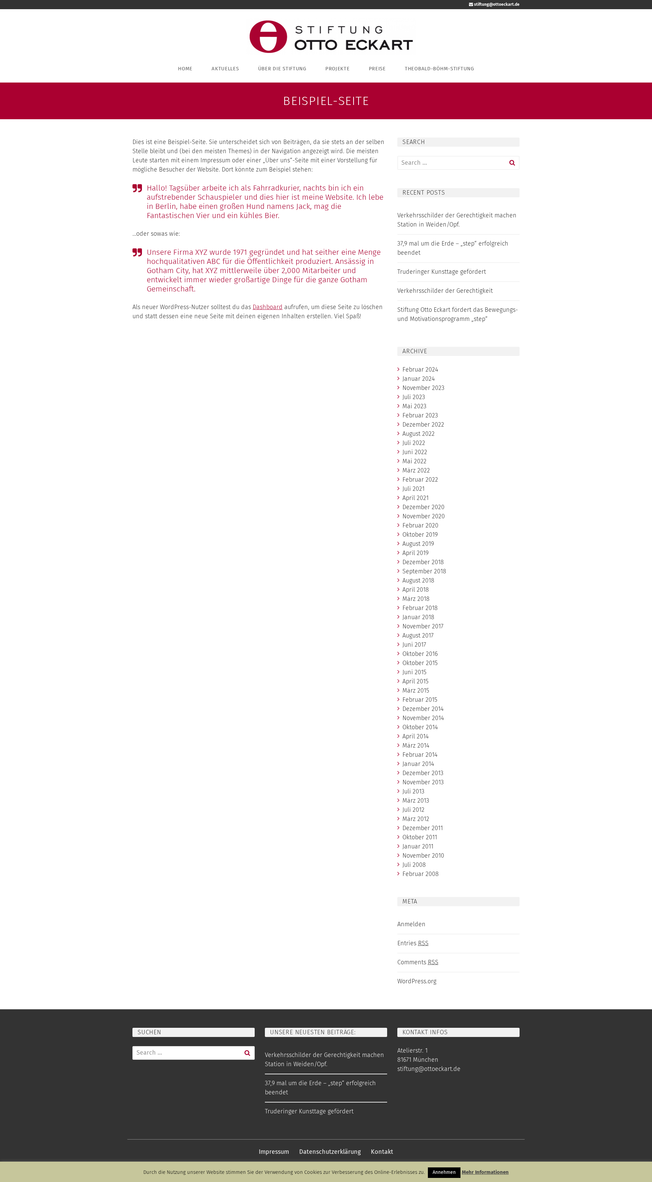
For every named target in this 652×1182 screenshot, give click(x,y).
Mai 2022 (414, 461)
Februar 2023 (420, 415)
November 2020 (423, 516)
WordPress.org (416, 981)
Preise (377, 69)
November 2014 (423, 718)
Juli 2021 (413, 488)
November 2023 (423, 388)
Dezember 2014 (422, 709)
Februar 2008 (420, 874)
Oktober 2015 (420, 663)
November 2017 (422, 626)
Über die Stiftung (282, 69)
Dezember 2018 (423, 562)
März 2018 (416, 599)
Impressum (274, 1152)
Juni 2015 (414, 672)
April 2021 (415, 498)
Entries (413, 943)
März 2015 (415, 690)
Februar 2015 (419, 699)
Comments (417, 962)
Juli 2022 (413, 443)
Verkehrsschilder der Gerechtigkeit (445, 290)
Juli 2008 (414, 864)
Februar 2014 (419, 754)
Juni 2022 (414, 452)
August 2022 (418, 433)
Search (512, 163)
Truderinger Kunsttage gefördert (441, 271)
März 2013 (415, 800)
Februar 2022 (420, 479)
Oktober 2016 (420, 654)
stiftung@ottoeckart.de (496, 4)
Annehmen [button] (444, 1172)
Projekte (337, 69)
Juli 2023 (413, 397)
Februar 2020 (420, 525)
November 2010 (423, 855)
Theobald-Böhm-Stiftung (439, 69)
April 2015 (415, 681)
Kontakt (382, 1152)
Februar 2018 (420, 608)
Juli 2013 (413, 791)
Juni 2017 (414, 644)
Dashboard (268, 307)
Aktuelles (225, 69)
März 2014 (415, 745)
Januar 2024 (418, 378)
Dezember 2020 (423, 507)
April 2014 (415, 736)
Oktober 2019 (420, 534)
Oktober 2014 (420, 727)
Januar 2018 (418, 617)
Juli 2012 (413, 809)
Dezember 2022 (423, 424)
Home (185, 69)
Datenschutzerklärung (330, 1152)
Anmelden (411, 924)
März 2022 (416, 470)
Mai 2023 (414, 406)
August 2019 (418, 544)
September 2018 (424, 571)
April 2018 (415, 589)
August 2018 (418, 580)
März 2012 (415, 819)
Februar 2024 (420, 369)
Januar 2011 (417, 846)
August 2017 (418, 635)
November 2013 (423, 782)
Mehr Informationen (485, 1172)
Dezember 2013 (422, 773)
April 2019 (415, 553)
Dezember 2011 (422, 828)
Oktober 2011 (419, 837)
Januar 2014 (418, 764)
